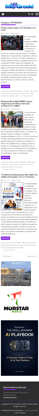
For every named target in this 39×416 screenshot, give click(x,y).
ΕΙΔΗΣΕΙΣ (10, 91)
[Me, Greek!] (3, 13)
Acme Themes (21, 413)
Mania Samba (16, 33)
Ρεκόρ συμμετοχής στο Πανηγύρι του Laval (18, 29)
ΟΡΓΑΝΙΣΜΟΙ (18, 91)
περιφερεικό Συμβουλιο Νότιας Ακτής (12, 167)
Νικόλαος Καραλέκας (20, 164)
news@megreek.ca (9, 397)
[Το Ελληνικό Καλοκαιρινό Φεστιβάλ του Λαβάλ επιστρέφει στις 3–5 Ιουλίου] (12, 184)
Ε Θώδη (35, 91)
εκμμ (11, 164)
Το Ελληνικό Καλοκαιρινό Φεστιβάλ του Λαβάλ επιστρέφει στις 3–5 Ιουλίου (19, 176)
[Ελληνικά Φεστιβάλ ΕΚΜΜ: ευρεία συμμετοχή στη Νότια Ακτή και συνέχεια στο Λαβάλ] (12, 112)
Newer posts (31, 256)
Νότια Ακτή (29, 164)
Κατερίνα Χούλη (28, 93)
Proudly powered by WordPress (12, 410)
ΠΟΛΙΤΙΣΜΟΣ (26, 91)
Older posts (7, 256)
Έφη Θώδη (27, 245)
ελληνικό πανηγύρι (18, 245)
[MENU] (37, 14)
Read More (5, 86)
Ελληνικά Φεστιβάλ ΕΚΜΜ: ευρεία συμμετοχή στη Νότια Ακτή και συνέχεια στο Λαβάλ (16, 103)
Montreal (5, 91)
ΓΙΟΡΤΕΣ (10, 162)
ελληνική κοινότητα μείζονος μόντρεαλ (12, 93)
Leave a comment (28, 96)
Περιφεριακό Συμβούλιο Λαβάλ (10, 96)
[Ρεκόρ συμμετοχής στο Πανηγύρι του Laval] (12, 37)
